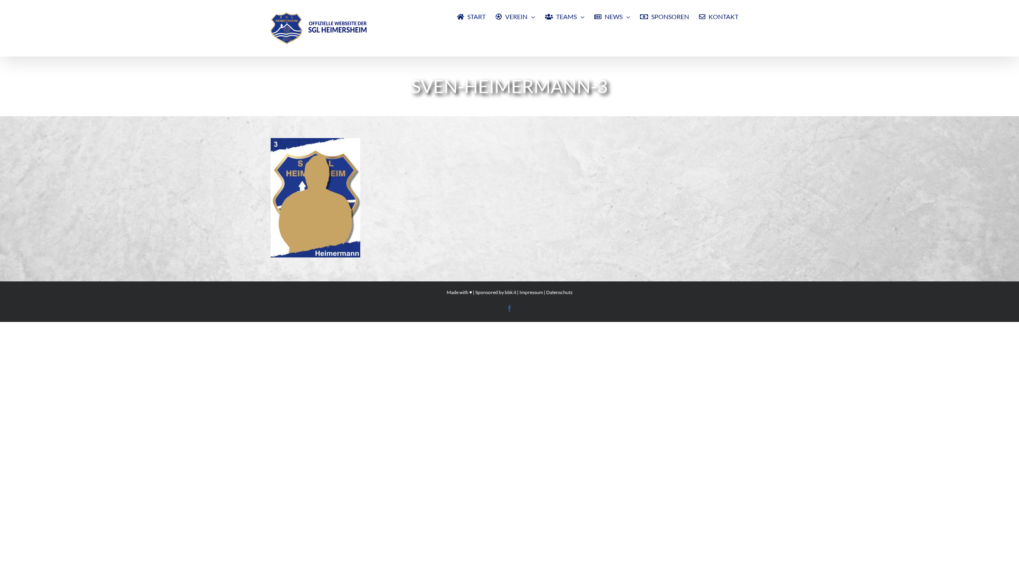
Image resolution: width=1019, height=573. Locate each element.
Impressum (531, 292)
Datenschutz (559, 292)
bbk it (510, 292)
